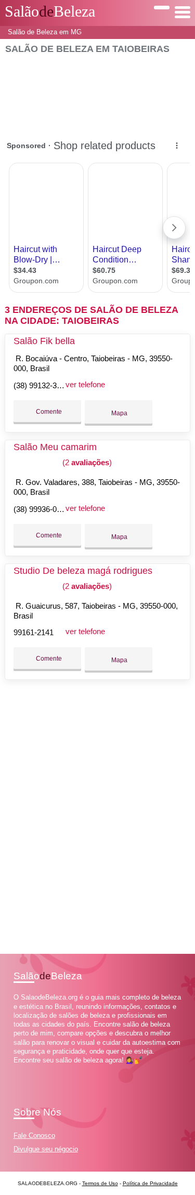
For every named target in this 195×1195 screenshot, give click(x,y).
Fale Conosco (34, 1135)
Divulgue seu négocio (46, 1149)
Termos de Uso (100, 1183)
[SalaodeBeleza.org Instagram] (25, 1069)
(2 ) (86, 462)
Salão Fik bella (44, 341)
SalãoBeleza (50, 11)
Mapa (118, 413)
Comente (48, 411)
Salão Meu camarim (55, 447)
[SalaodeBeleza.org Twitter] (20, 1069)
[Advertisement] (97, 91)
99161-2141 (34, 632)
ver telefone (85, 384)
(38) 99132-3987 (41, 385)
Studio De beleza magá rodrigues (83, 571)
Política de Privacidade (150, 1183)
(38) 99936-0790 (41, 509)
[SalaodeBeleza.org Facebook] (16, 1069)
